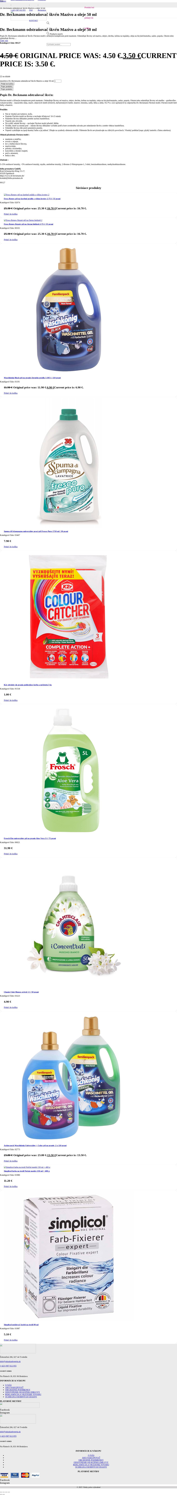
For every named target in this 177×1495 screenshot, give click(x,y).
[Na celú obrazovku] (4, 1492)
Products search (56, 34)
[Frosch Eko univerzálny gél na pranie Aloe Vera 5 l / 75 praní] (68, 834)
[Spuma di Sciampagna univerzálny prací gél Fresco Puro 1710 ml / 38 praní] (68, 527)
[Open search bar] (48, 23)
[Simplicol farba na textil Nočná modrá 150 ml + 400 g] (27, 1167)
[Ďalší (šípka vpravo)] (4, 1494)
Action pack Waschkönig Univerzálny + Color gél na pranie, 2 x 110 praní (35, 1145)
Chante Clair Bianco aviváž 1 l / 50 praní (21, 992)
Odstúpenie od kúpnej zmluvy (22, 1392)
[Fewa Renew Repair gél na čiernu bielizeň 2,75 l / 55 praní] (23, 220)
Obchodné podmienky (17, 1390)
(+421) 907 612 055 (8, 1366)
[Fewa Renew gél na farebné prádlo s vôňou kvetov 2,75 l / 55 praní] (26, 195)
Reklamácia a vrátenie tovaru (23, 1394)
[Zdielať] (6, 1492)
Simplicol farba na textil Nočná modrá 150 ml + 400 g (27, 1171)
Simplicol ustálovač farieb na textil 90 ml (21, 1325)
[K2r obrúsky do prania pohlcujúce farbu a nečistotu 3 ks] (68, 681)
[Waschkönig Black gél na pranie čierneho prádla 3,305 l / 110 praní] (68, 374)
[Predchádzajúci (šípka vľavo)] (1, 1494)
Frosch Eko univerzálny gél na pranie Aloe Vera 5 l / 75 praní (30, 838)
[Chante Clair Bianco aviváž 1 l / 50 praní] (68, 988)
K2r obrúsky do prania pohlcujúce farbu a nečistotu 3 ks (28, 685)
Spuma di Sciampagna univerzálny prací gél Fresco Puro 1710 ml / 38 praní (36, 531)
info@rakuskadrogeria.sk (10, 1361)
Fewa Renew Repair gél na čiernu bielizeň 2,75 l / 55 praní (28, 224)
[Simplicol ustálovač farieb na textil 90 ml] (68, 1321)
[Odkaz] (29, 19)
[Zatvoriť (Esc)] (9, 1492)
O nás (8, 1385)
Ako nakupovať (14, 1387)
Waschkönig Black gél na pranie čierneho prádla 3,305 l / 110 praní (32, 378)
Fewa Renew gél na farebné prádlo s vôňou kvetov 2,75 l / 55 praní (32, 199)
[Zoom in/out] (1, 1492)
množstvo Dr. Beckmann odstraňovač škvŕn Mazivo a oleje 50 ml (27, 81)
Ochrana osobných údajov (21, 1397)
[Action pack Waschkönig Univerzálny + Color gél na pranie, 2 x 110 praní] (68, 1142)
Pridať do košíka (7, 84)
